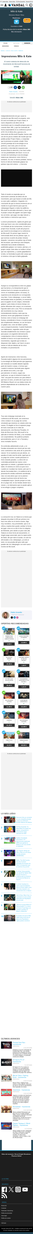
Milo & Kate (16, 11)
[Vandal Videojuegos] (16, 5)
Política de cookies (6, 1218)
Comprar (27, 21)
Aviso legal (4, 1215)
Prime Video (12, 1)
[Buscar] (26, 5)
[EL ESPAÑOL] (31, 5)
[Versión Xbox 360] (16, 21)
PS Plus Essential (20, 1)
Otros (22, 15)
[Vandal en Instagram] (18, 1189)
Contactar (3, 1208)
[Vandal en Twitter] (11, 1189)
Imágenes (5, 46)
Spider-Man (5, 1)
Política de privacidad (6, 1213)
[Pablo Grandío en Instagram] (17, 617)
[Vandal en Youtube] (25, 1189)
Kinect (18, 15)
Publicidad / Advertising (7, 1210)
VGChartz (3, 1223)
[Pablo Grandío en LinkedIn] (14, 617)
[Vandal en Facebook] (4, 1189)
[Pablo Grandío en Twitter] (12, 617)
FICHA (5, 43)
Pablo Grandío (13, 91)
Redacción (4, 1205)
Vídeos (16, 46)
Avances (27, 43)
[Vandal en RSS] (4, 1195)
